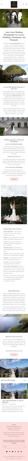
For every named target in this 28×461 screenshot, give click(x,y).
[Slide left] (11, 417)
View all (25, 380)
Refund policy (12, 458)
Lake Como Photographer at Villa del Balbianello (12, 401)
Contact (14, 354)
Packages (14, 179)
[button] (1, 4)
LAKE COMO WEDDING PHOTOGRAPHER (13, 456)
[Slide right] (16, 417)
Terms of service (19, 458)
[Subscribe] (23, 446)
